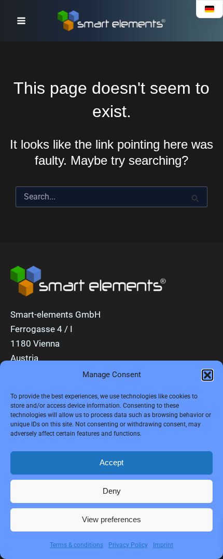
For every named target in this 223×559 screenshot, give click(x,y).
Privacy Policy (128, 545)
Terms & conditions (76, 545)
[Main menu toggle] (21, 21)
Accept (111, 462)
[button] (207, 375)
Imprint (163, 545)
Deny (112, 490)
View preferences (111, 519)
